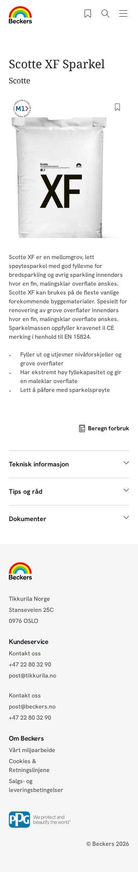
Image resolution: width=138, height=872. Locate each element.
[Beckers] (20, 15)
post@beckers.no (32, 706)
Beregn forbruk (108, 428)
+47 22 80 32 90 (30, 664)
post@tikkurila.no (32, 675)
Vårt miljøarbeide (32, 750)
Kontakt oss (25, 653)
